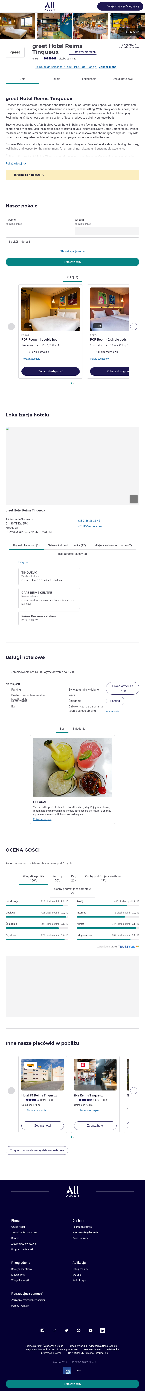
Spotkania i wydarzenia (85, 1232)
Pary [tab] (74, 878)
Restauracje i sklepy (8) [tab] (72, 553)
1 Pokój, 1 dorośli (19, 241)
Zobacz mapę (107, 67)
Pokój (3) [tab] (72, 277)
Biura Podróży (80, 1238)
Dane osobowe (92, 1349)
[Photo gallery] (72, 26)
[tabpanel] (72, 335)
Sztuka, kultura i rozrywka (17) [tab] (67, 545)
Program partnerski (22, 1249)
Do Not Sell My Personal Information (88, 1353)
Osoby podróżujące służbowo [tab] (103, 878)
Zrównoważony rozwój (23, 1243)
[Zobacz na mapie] (72, 466)
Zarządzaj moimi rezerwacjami (28, 1300)
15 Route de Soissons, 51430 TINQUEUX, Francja (66, 67)
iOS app (76, 1274)
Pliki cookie (113, 1349)
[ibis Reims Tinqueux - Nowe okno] (95, 1074)
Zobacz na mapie (36, 1110)
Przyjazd (14, 221)
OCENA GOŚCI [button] (23, 850)
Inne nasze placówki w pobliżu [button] (42, 1043)
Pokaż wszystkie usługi (122, 688)
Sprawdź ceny (72, 1384)
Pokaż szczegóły (42, 819)
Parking (115, 701)
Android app (79, 1280)
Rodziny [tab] (58, 878)
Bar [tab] (62, 728)
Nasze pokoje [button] (21, 206)
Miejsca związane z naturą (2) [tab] (113, 545)
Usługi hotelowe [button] (25, 657)
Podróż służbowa (82, 1226)
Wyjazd (83, 221)
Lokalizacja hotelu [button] (27, 415)
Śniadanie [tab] (79, 728)
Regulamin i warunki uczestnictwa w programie (51, 1349)
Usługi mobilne (80, 1269)
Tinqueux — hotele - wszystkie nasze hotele (37, 1150)
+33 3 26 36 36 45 (89, 520)
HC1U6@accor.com (90, 526)
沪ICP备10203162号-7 (83, 1362)
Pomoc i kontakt (20, 1305)
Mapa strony (18, 1274)
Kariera (15, 1238)
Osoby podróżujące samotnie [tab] (72, 891)
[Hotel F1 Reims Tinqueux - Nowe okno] (42, 1074)
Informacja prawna (51, 1353)
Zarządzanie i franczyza (24, 1232)
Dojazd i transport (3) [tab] (26, 545)
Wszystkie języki (20, 1280)
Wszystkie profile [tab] (33, 878)
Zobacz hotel (42, 1125)
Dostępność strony (21, 1269)
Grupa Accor (18, 1226)
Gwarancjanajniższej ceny (129, 46)
